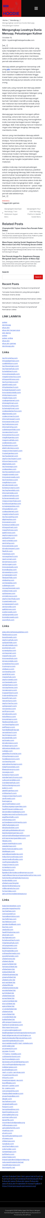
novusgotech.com (10, 556)
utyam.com (7, 1133)
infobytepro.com (9, 395)
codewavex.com (9, 442)
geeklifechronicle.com (11, 753)
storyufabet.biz (8, 1003)
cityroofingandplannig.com (13, 1064)
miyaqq (30, 1183)
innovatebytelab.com (11, 392)
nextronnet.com (9, 559)
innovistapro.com (9, 719)
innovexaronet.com (10, 421)
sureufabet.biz (8, 998)
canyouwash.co (9, 913)
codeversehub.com (10, 495)
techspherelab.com (10, 490)
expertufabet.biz (9, 964)
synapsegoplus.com (10, 506)
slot (7, 1176)
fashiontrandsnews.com (12, 1024)
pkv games (14, 203)
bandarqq (22, 1178)
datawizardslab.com (11, 748)
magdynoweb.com (10, 474)
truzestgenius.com (10, 453)
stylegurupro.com (9, 745)
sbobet (13, 1176)
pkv (8, 69)
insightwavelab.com (10, 767)
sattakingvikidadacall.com (13, 830)
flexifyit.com (7, 551)
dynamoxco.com (9, 561)
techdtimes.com (9, 919)
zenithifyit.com (8, 674)
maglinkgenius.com (10, 437)
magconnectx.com (10, 864)
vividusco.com (8, 669)
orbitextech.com (9, 793)
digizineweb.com (9, 413)
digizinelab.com (8, 464)
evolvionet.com (8, 648)
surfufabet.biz (8, 993)
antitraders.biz (8, 1046)
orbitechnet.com (9, 591)
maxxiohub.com (9, 677)
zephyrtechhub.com (11, 598)
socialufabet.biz (9, 990)
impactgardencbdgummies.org (15, 1159)
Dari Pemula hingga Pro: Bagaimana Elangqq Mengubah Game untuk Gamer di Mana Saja (21, 257)
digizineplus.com (9, 519)
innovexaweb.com (10, 567)
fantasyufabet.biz (9, 966)
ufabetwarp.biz (8, 958)
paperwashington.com (12, 843)
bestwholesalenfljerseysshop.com (16, 1038)
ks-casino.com (8, 1088)
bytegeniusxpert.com (11, 390)
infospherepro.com (10, 756)
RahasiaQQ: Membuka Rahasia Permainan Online (22, 299)
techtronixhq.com (10, 358)
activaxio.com (8, 740)
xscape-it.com (8, 1051)
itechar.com (7, 927)
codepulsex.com (9, 469)
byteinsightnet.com (10, 408)
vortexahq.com (8, 671)
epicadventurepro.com (12, 764)
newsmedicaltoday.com (12, 859)
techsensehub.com (10, 368)
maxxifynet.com (9, 655)
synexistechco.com (10, 663)
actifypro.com (8, 711)
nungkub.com (8, 1143)
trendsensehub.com (11, 782)
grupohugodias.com (10, 1096)
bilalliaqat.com (8, 851)
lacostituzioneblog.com (12, 1136)
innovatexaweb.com (11, 374)
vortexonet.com (9, 653)
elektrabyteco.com (10, 448)
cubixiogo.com (8, 585)
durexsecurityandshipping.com (15, 1061)
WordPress (27, 1215)
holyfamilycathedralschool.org (15, 878)
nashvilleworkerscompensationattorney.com (21, 875)
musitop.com (7, 1130)
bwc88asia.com (9, 1083)
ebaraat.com (8, 935)
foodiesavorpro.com (11, 759)
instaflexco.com (9, 716)
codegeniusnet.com (10, 400)
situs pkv (6, 327)
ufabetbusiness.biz (10, 974)
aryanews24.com (9, 1048)
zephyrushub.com (10, 640)
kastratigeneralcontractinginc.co (16, 1035)
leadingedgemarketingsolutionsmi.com (19, 1032)
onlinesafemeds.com (11, 953)
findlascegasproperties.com (14, 806)
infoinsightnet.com (10, 403)
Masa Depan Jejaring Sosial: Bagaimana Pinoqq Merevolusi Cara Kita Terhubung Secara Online (22, 243)
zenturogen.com (9, 564)
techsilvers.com (9, 1101)
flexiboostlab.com (10, 722)
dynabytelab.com (9, 645)
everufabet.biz (8, 1014)
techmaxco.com (9, 735)
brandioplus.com (9, 569)
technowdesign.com (11, 1059)
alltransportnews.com (11, 1022)
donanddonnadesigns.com (13, 811)
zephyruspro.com (9, 535)
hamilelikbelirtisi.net (10, 730)
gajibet (38, 1183)
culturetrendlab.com (11, 780)
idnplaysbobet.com (10, 827)
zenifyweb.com (8, 798)
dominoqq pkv (8, 346)
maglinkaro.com (9, 482)
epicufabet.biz (8, 1006)
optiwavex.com (8, 593)
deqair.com (7, 1098)
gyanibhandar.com (10, 956)
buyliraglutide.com (10, 950)
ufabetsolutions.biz (10, 987)
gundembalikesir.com (11, 924)
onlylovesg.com (9, 819)
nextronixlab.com (9, 540)
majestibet (21, 1183)
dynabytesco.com (10, 743)
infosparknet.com (9, 527)
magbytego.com (9, 398)
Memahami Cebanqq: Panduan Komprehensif (20, 303)
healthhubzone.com (10, 932)
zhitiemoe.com (8, 1141)
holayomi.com (8, 870)
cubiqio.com (7, 751)
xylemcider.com (9, 1149)
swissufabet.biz (8, 972)
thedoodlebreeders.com (12, 1093)
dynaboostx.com (9, 714)
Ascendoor (36, 1213)
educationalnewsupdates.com (15, 632)
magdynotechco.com (11, 376)
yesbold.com (7, 929)
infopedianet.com (9, 509)
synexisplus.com (9, 650)
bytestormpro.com (10, 774)
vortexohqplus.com (10, 724)
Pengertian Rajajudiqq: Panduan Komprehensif (21, 288)
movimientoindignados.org (13, 1122)
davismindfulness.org (11, 885)
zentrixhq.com (8, 543)
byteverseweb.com (10, 498)
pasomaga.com (9, 1157)
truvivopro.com (8, 666)
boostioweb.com (9, 637)
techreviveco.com (10, 479)
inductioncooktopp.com (12, 856)
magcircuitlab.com (10, 440)
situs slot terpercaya (11, 330)
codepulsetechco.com (12, 411)
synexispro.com (9, 867)
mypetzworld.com (10, 1075)
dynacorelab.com (9, 661)
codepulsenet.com (10, 511)
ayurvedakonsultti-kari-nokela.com (17, 1043)
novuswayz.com (9, 708)
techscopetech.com (11, 472)
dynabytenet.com (10, 485)
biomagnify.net (8, 1167)
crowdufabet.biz (9, 1017)
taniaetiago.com (9, 1151)
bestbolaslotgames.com (12, 833)
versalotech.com (9, 732)
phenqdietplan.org (10, 1114)
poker (4, 322)
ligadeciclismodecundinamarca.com (17, 872)
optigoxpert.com (9, 706)
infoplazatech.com (10, 387)
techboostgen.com (10, 366)
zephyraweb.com (9, 679)
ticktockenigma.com (11, 785)
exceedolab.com (9, 737)
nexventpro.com (9, 700)
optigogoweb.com (10, 614)
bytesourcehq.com (10, 405)
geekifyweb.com (9, 384)
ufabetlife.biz (7, 985)
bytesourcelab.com (10, 524)
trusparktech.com (10, 692)
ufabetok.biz (7, 1011)
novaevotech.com (10, 432)
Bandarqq (5, 200)
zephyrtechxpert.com (11, 458)
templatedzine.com (10, 1109)
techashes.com (9, 911)
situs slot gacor (9, 1181)
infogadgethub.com (10, 361)
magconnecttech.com (12, 796)
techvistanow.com (10, 424)
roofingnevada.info (10, 862)
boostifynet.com (9, 698)
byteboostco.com (10, 445)
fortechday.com (9, 891)
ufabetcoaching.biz (10, 883)
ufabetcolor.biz (8, 980)
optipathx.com (8, 538)
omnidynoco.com (9, 596)
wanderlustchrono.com (12, 777)
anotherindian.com (10, 1146)
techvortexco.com (10, 382)
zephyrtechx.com (9, 703)
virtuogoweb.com (9, 945)
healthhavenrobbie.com (12, 809)
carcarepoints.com (10, 1091)
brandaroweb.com (10, 617)
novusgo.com (8, 772)
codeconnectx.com (10, 416)
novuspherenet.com (11, 588)
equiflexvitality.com (10, 817)
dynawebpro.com (9, 572)
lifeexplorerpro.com (10, 769)
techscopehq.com (10, 516)
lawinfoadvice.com (10, 1112)
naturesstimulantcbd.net (13, 1162)
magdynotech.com (10, 514)
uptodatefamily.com (11, 1128)
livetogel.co (7, 801)
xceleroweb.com (9, 612)
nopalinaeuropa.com (11, 1165)
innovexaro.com (9, 522)
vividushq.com (8, 580)
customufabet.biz (9, 1001)
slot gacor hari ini (29, 1176)
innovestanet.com (10, 546)
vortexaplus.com (9, 583)
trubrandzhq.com (9, 695)
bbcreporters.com (10, 1027)
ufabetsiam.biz (8, 969)
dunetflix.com (8, 1120)
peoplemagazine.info (11, 908)
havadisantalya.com (11, 916)
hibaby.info (7, 841)
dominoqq (6, 325)
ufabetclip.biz (8, 961)
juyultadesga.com (9, 1069)
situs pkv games (9, 343)
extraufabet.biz (8, 982)
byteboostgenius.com (11, 503)
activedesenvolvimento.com (14, 822)
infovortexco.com (9, 461)
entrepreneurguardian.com (14, 838)
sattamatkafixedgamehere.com (16, 835)
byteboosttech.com (11, 940)
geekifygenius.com (10, 790)
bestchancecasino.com (12, 848)
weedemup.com (9, 846)
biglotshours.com (9, 948)
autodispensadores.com (12, 854)
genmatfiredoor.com (11, 804)
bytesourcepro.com (10, 487)
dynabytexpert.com (10, 548)
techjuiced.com (8, 937)
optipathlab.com (9, 642)
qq (3, 1176)
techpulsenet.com (10, 456)
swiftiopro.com (8, 727)
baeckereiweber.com (11, 906)
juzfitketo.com (8, 1154)
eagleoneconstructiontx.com (14, 814)
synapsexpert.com (10, 604)
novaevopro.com (9, 690)
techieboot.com (9, 921)
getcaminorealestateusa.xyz (14, 893)
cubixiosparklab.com (11, 429)
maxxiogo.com (8, 553)
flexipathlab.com (9, 577)
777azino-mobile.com (11, 1054)
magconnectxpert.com (12, 450)
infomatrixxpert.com (11, 419)
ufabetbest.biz (8, 995)
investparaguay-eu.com (12, 1080)
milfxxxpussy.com (9, 1125)
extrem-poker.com (10, 1085)
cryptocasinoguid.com (11, 1030)
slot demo (6, 333)
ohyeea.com (7, 1138)
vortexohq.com (8, 761)
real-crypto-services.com (13, 1072)
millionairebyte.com (10, 888)
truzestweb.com (9, 601)
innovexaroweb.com (11, 477)
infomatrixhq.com (9, 427)
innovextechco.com (10, 435)
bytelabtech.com (9, 371)
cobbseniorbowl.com (11, 1056)
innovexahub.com (9, 658)
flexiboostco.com (9, 634)
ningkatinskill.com (9, 1104)
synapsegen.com (9, 575)
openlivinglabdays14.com (13, 1040)
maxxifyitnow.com (10, 530)
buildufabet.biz (8, 1019)
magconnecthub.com (11, 501)
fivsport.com (7, 1106)
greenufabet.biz (9, 977)
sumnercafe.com (9, 1117)
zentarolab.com (9, 606)
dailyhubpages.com (10, 825)
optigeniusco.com (9, 685)
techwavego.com (9, 466)
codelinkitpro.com (10, 363)
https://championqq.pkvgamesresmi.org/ (19, 1186)
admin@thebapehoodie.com (22, 40)
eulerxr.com (7, 788)
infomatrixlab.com (10, 493)
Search (5, 272)
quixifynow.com (8, 532)
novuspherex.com (10, 687)
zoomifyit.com (8, 620)
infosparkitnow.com (10, 379)
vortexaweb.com (9, 682)
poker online (7, 338)
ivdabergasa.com (9, 1067)
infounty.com (7, 1077)
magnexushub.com (10, 943)
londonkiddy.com (9, 880)
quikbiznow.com (9, 609)
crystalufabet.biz (9, 1009)
